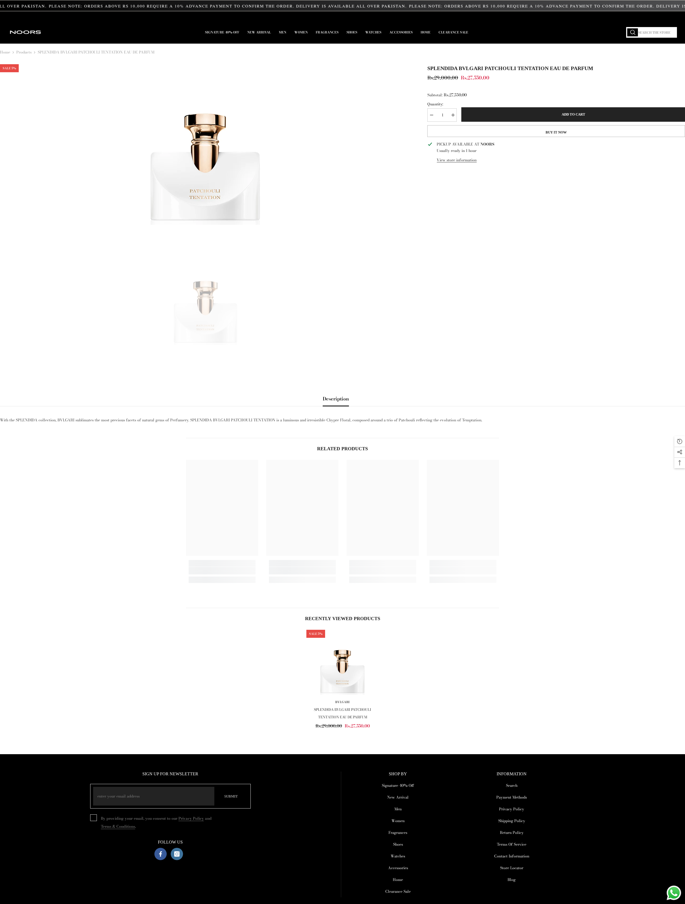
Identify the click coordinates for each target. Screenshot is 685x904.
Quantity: (435, 104)
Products (24, 52)
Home (5, 52)
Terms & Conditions (118, 826)
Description (336, 398)
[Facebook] (160, 854)
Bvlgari (342, 702)
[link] (222, 570)
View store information (457, 160)
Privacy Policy (191, 818)
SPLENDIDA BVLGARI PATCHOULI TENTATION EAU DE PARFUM (342, 713)
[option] (206, 144)
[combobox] (651, 32)
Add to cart (573, 114)
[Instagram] (177, 854)
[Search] (651, 32)
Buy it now (556, 132)
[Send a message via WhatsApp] (673, 892)
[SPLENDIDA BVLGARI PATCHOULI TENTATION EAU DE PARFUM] (342, 662)
